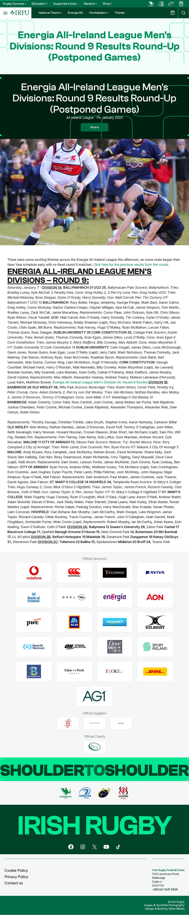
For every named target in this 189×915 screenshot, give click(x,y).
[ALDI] (74, 622)
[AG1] (94, 696)
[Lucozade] (115, 622)
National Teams (49, 12)
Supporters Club (64, 3)
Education (39, 3)
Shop (106, 3)
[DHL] (155, 671)
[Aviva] (155, 572)
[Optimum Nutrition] (74, 646)
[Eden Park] (74, 671)
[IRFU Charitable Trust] (94, 746)
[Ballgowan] (34, 671)
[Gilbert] (155, 622)
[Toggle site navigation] (5, 12)
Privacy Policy (16, 877)
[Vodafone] (34, 572)
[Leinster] (161, 3)
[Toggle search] (183, 12)
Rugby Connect (13, 3)
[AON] (155, 597)
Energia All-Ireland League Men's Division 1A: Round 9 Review (100, 382)
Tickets (119, 12)
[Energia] (115, 597)
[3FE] (68, 723)
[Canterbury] (74, 572)
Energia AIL (75, 12)
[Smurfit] (34, 646)
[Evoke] (115, 671)
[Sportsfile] (121, 723)
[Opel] (74, 597)
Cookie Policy (16, 870)
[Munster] (171, 3)
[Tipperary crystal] (94, 723)
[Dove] (115, 646)
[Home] (19, 13)
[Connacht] (151, 3)
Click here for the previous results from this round (130, 265)
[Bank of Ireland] (34, 597)
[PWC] (34, 622)
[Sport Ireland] (155, 646)
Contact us (13, 883)
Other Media (177, 908)
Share (94, 127)
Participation (97, 12)
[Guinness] (115, 572)
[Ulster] (181, 3)
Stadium (89, 3)
